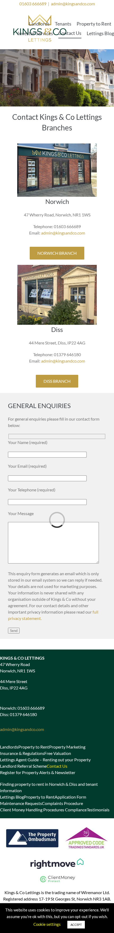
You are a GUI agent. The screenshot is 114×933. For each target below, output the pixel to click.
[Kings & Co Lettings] (40, 14)
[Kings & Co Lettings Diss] (57, 266)
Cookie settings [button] (47, 924)
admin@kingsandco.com (73, 3)
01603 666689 (32, 3)
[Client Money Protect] (57, 876)
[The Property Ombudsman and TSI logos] (57, 825)
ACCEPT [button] (76, 924)
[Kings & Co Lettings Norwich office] (57, 145)
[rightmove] (57, 860)
